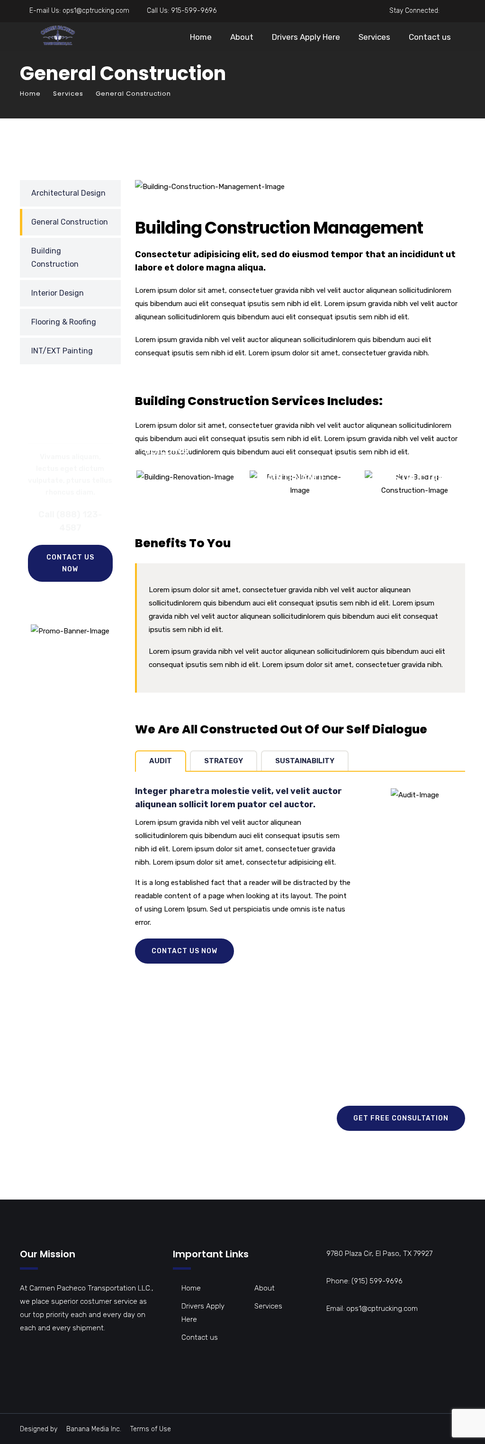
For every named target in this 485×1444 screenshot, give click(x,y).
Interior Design (57, 293)
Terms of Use (150, 1429)
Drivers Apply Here (306, 37)
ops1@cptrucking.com (96, 11)
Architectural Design (68, 193)
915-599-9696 (193, 11)
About (241, 37)
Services (374, 37)
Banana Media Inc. (93, 1429)
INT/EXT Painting (62, 350)
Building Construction (55, 257)
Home (201, 37)
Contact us (430, 37)
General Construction (69, 221)
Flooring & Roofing (63, 321)
